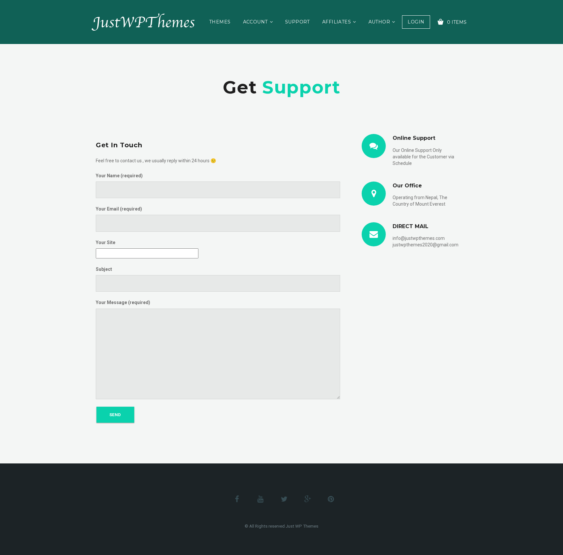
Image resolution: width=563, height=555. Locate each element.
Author (379, 22)
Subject (104, 269)
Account (255, 22)
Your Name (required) (119, 175)
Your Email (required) (119, 209)
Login (416, 22)
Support (297, 22)
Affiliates (336, 22)
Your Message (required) (123, 302)
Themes (220, 22)
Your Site (105, 242)
